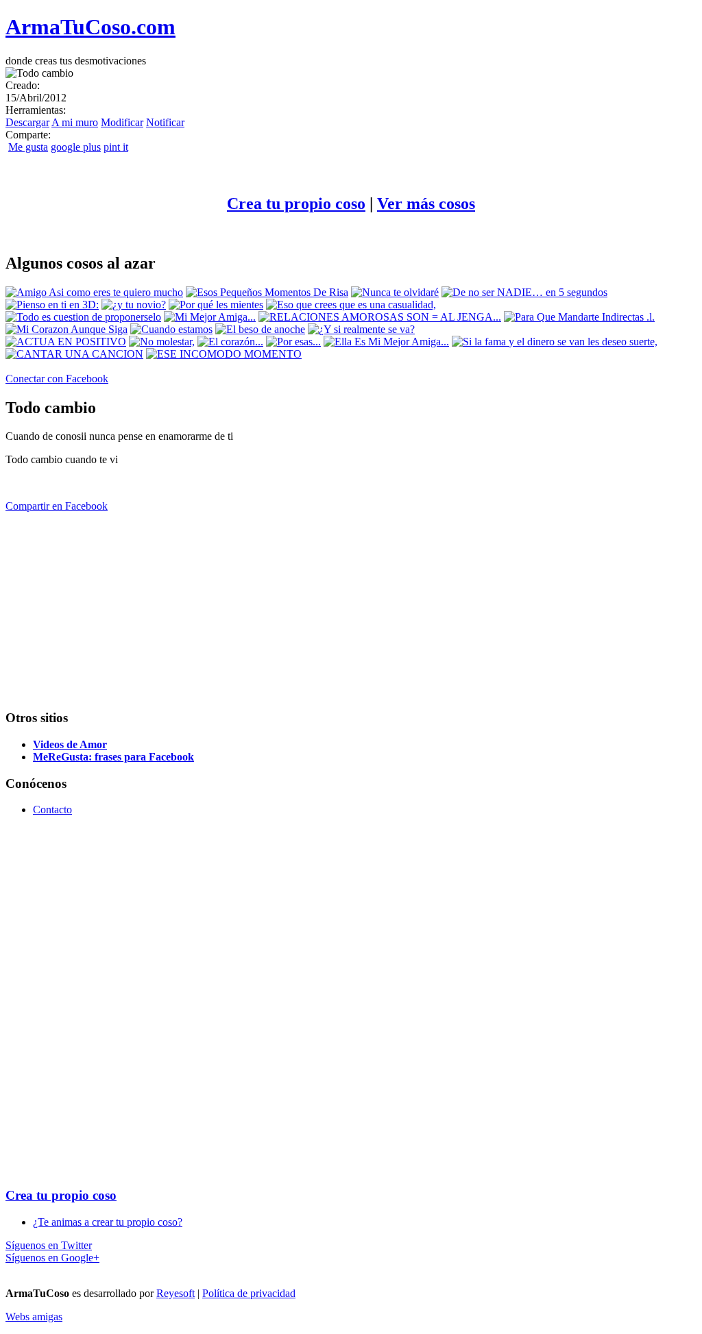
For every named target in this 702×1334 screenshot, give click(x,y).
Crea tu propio (296, 203)
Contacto (52, 809)
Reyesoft (175, 1293)
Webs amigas (33, 1316)
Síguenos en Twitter (48, 1245)
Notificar (165, 122)
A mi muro (74, 122)
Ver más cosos (426, 203)
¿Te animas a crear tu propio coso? (107, 1222)
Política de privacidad (248, 1293)
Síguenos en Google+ (52, 1257)
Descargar (27, 122)
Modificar (122, 122)
